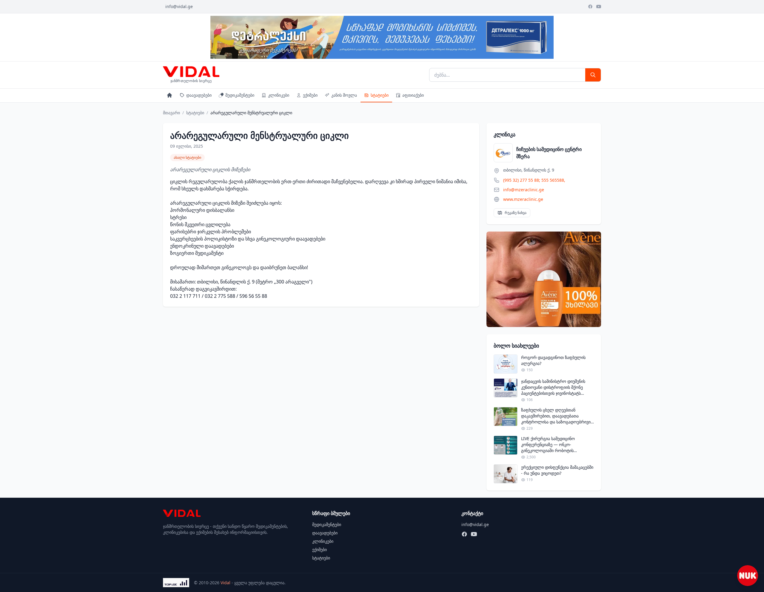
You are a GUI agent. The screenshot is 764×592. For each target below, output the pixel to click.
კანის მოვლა (344, 95)
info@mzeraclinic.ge (523, 189)
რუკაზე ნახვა (515, 212)
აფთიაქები (413, 95)
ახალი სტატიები (187, 157)
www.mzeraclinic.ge (523, 199)
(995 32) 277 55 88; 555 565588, (534, 180)
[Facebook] (590, 6)
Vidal (225, 582)
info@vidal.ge (179, 6)
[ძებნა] (593, 74)
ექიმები (310, 95)
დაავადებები (199, 95)
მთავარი (171, 112)
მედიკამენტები (239, 95)
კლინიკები (278, 95)
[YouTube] (598, 6)
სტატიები (380, 95)
